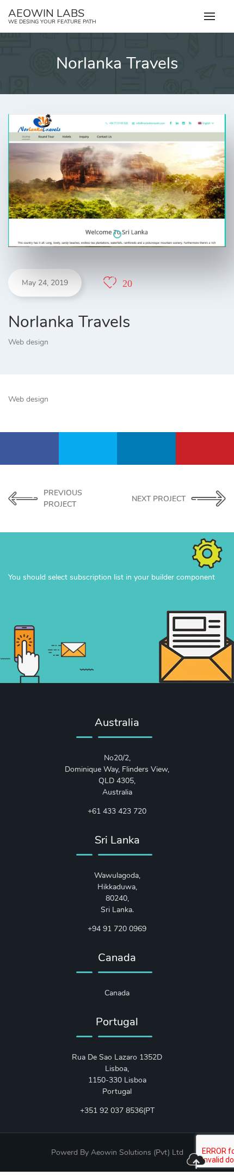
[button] (117, 234)
